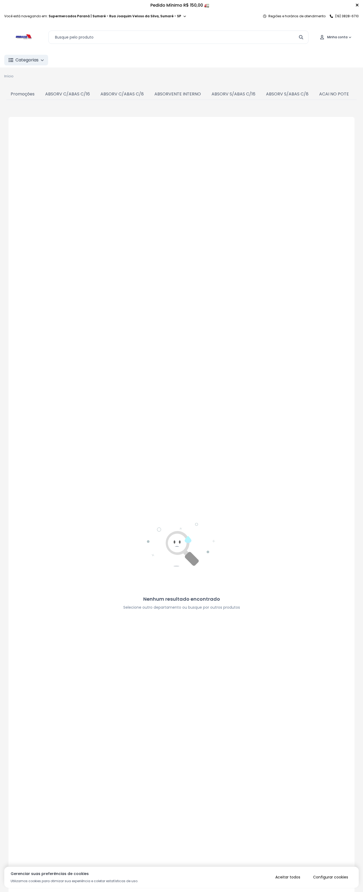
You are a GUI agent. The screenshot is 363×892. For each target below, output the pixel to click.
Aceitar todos (287, 877)
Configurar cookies (330, 877)
